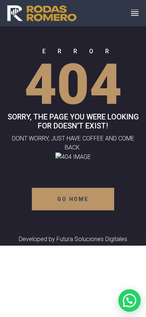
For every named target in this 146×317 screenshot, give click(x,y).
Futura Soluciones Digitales (92, 239)
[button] (129, 300)
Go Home (73, 199)
